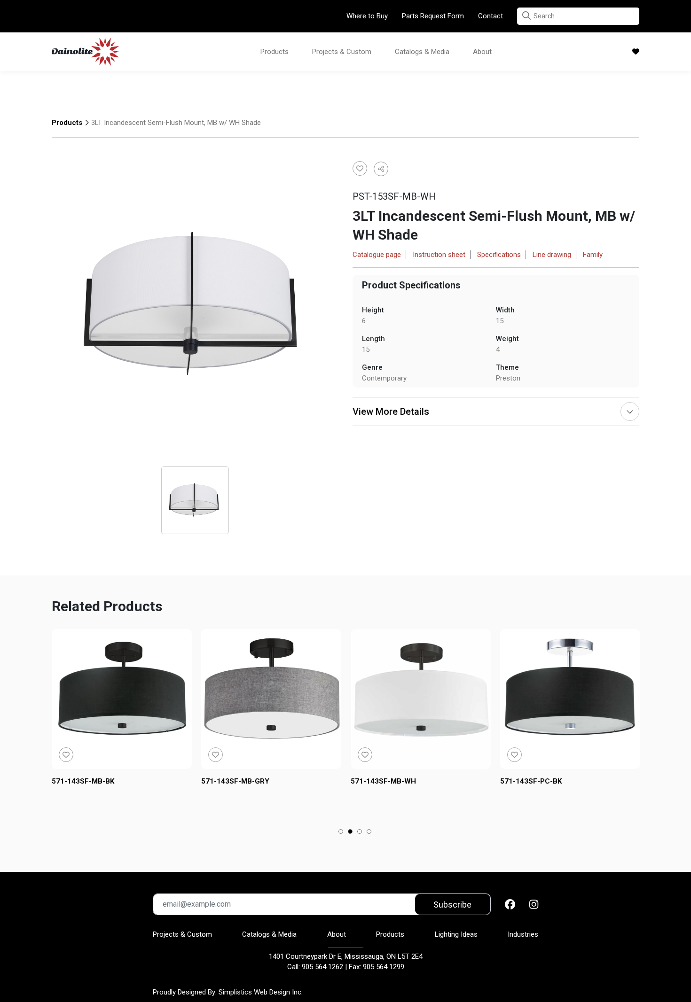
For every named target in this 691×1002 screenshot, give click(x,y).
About (482, 51)
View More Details (391, 411)
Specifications (499, 254)
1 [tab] (341, 832)
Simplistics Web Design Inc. (261, 992)
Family (593, 254)
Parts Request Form (433, 16)
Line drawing (552, 254)
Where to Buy (367, 16)
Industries (523, 934)
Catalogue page (377, 254)
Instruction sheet (439, 254)
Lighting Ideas (456, 934)
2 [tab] (350, 832)
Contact (490, 16)
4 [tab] (369, 832)
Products (274, 51)
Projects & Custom (341, 51)
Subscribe (452, 904)
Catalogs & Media (422, 51)
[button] (526, 16)
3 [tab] (360, 832)
